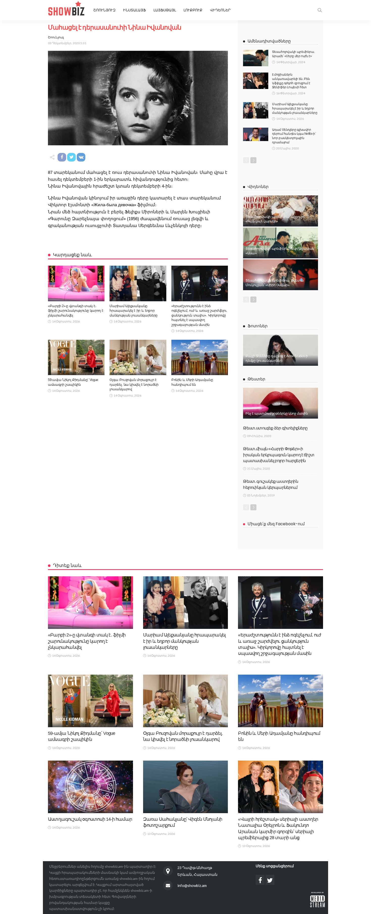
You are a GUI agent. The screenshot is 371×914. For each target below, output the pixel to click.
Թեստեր (256, 379)
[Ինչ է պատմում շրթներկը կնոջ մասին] (280, 403)
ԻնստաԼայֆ (134, 10)
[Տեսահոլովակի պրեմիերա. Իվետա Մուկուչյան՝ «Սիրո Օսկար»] (280, 274)
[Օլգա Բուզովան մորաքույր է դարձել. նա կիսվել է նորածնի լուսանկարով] (138, 357)
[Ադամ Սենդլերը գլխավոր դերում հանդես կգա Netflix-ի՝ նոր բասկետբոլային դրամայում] (255, 134)
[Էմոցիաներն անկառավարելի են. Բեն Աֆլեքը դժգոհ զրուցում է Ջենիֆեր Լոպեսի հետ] (255, 81)
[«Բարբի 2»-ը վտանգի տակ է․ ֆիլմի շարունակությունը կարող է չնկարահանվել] (76, 283)
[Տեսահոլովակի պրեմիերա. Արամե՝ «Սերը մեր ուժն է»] (255, 58)
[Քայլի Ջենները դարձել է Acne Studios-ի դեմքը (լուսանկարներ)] (280, 350)
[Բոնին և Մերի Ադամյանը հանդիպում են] (199, 357)
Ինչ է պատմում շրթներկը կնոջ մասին (277, 413)
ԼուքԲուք (192, 10)
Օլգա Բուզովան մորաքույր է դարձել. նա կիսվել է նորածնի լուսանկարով (134, 384)
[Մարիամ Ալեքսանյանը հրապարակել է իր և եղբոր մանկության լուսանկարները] (138, 283)
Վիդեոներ (220, 10)
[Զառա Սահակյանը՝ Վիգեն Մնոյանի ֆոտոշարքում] (185, 787)
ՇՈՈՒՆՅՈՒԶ (104, 10)
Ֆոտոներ (258, 326)
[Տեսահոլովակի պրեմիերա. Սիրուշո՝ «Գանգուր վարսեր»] (280, 210)
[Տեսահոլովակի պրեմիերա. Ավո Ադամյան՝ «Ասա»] (280, 242)
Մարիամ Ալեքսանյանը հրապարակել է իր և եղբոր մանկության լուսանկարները (133, 310)
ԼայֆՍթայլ (164, 10)
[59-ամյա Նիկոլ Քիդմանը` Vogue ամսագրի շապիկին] (76, 357)
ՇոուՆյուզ (56, 37)
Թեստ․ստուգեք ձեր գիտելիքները (275, 428)
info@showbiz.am (192, 885)
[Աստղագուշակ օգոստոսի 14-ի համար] (90, 787)
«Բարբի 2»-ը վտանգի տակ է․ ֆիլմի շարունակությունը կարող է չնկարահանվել (75, 310)
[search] (319, 10)
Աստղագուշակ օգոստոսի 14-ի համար (90, 819)
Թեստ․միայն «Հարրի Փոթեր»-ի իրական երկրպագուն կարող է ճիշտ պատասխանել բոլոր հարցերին (278, 455)
